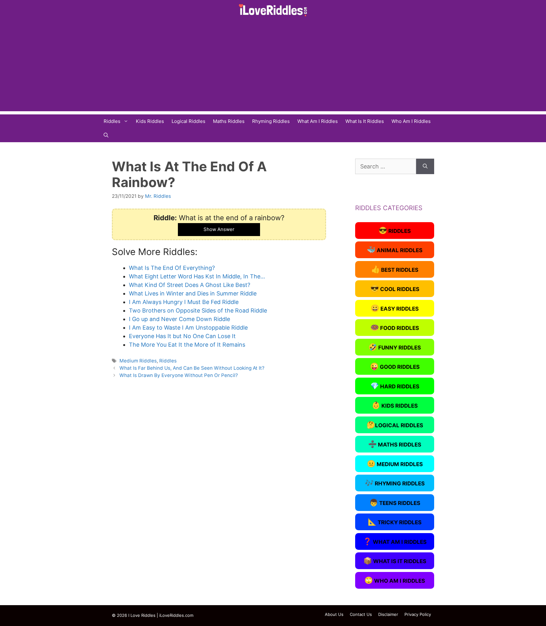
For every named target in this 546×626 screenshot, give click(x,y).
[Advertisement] (273, 67)
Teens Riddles (394, 502)
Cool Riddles (394, 288)
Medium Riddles (138, 361)
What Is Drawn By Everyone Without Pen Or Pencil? (178, 375)
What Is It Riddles (364, 121)
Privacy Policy (417, 614)
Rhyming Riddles (271, 121)
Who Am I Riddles (411, 121)
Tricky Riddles (395, 522)
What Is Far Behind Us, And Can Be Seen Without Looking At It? (191, 368)
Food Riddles (394, 327)
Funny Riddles (394, 347)
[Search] (425, 166)
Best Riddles (394, 269)
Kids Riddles (150, 121)
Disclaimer (388, 614)
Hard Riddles (394, 386)
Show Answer (218, 229)
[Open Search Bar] (106, 135)
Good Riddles (395, 366)
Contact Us (361, 614)
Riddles (112, 121)
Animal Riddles (394, 250)
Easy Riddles (395, 308)
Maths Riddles (229, 121)
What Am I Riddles (317, 121)
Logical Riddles (188, 121)
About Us (334, 614)
